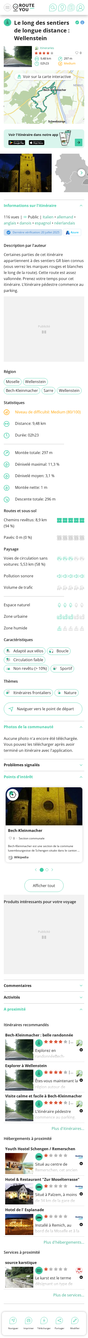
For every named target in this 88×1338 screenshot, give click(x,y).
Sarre (48, 390)
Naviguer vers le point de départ (45, 708)
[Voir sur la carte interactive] (44, 120)
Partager (59, 1328)
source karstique (21, 1262)
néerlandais (64, 223)
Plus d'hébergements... (64, 1242)
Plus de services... (68, 1295)
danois (25, 223)
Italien (48, 217)
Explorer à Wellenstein (26, 1065)
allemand (65, 217)
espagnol (43, 223)
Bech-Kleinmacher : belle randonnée (39, 1035)
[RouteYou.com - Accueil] (23, 7)
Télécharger (44, 1328)
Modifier (75, 1328)
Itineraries (47, 48)
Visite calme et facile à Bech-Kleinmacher (43, 1096)
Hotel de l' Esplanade (24, 1209)
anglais (10, 223)
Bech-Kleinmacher (22, 390)
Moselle (12, 381)
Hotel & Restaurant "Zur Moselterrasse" (42, 1179)
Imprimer (28, 1328)
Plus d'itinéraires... (68, 1128)
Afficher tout (44, 885)
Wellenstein (35, 381)
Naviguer (13, 1328)
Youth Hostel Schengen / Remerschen (40, 1148)
